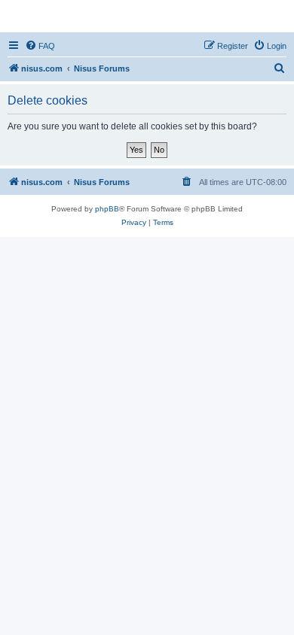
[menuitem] (40, 46)
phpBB (107, 209)
